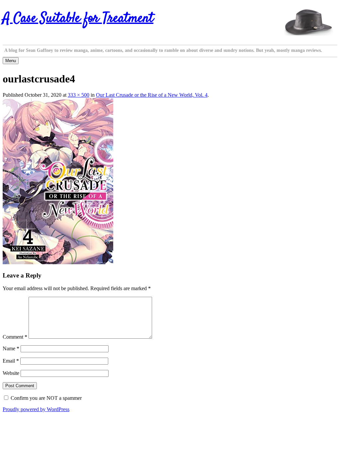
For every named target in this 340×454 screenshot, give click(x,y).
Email (11, 361)
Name (11, 348)
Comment (15, 337)
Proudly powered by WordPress (36, 409)
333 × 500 (78, 95)
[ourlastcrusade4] (58, 262)
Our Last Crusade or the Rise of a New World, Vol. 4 (152, 95)
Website (11, 373)
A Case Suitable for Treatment (78, 18)
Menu (10, 60)
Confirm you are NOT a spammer (45, 398)
